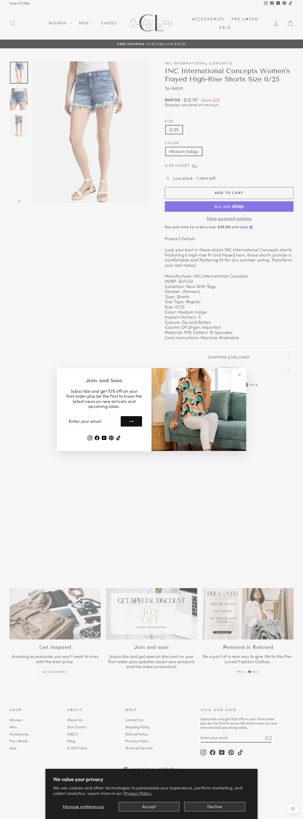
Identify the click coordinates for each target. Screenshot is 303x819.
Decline (214, 806)
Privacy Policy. (138, 793)
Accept (149, 806)
